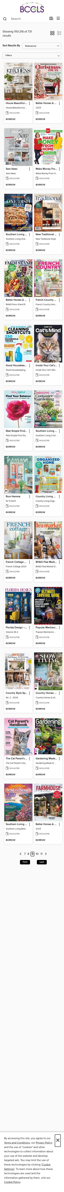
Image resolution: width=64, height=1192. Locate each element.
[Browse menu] (58, 18)
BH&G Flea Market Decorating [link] (47, 562)
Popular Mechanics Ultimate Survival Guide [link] (47, 627)
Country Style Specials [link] (17, 693)
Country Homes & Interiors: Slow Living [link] (47, 693)
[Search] (5, 18)
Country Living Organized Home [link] (47, 496)
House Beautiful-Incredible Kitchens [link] (17, 103)
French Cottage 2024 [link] (17, 562)
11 (41, 854)
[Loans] (51, 19)
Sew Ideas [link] (11, 169)
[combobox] (25, 19)
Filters (8, 55)
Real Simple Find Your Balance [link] (17, 431)
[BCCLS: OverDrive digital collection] (32, 7)
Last (42, 862)
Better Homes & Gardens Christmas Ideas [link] (47, 103)
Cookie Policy (12, 1182)
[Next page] (46, 854)
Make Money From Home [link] (47, 169)
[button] (52, 34)
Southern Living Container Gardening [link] (47, 431)
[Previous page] (20, 854)
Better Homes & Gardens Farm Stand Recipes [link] (17, 300)
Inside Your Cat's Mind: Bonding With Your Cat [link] (47, 365)
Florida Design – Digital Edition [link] (17, 627)
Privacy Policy (44, 1142)
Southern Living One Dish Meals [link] (17, 234)
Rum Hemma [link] (13, 496)
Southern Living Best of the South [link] (17, 824)
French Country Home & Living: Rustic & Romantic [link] (47, 300)
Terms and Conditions (17, 1142)
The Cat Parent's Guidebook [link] (17, 758)
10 (37, 854)
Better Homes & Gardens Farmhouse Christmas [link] (47, 824)
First (25, 862)
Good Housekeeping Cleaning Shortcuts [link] (17, 365)
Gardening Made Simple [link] (47, 758)
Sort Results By (11, 45)
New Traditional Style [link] (47, 234)
